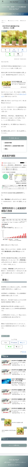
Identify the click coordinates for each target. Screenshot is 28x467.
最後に (6, 149)
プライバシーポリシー (20, 462)
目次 (12, 138)
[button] (18, 54)
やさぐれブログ (14, 2)
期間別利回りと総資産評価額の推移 (14, 146)
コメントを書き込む (14, 445)
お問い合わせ (7, 462)
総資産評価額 (8, 142)
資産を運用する (6, 336)
